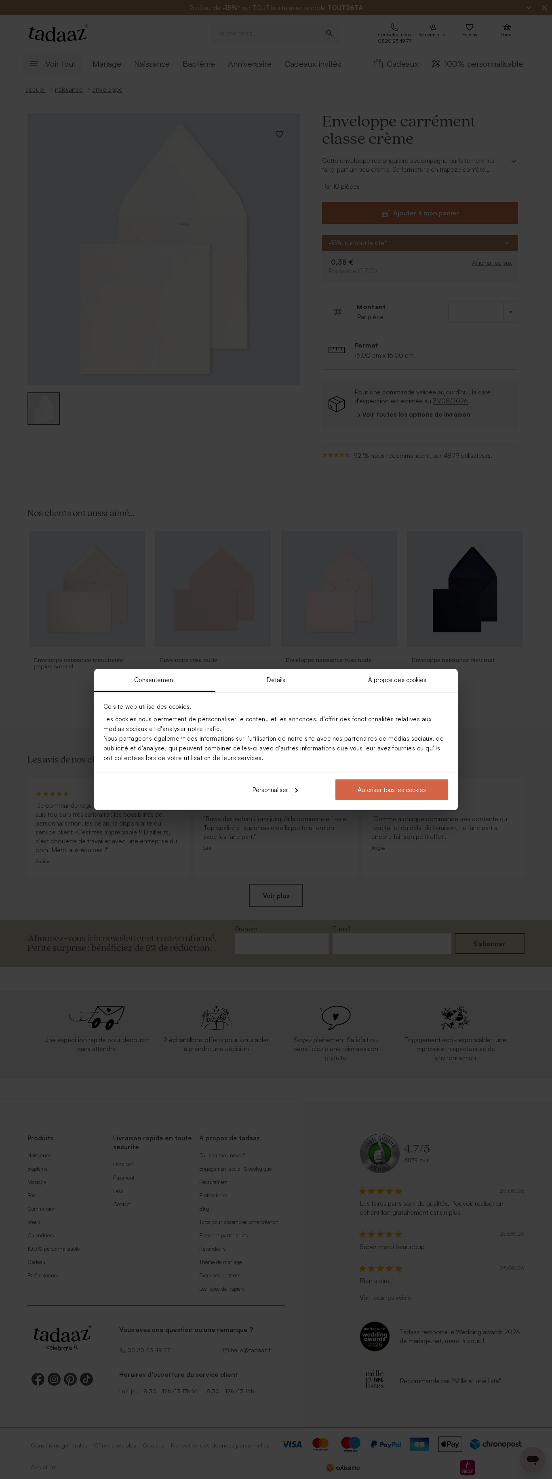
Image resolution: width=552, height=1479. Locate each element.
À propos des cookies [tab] (397, 680)
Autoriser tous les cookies (392, 789)
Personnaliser (270, 789)
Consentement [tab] (154, 680)
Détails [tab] (276, 680)
